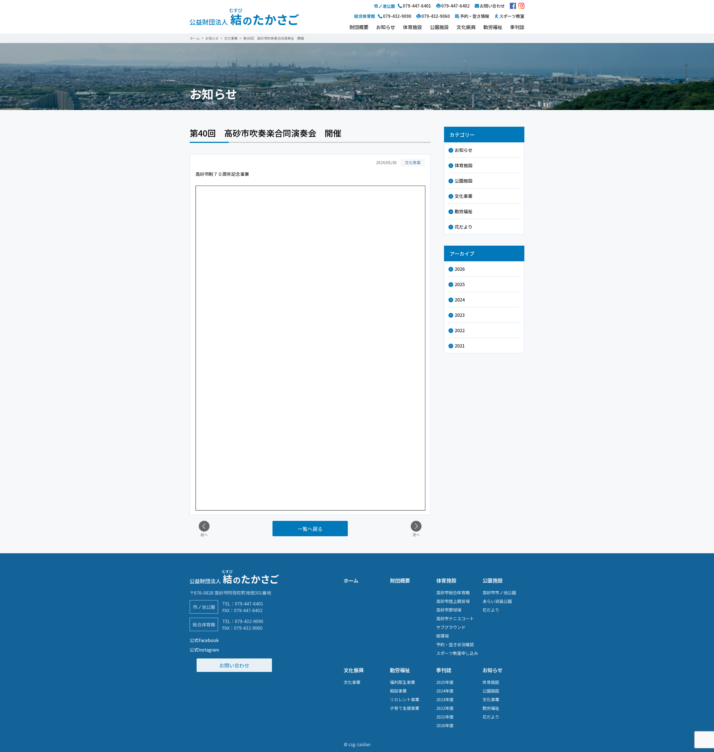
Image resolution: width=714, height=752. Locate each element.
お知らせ (385, 26)
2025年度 (445, 682)
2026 (460, 268)
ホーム (351, 580)
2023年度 (445, 699)
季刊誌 (517, 26)
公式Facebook (204, 640)
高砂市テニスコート (455, 618)
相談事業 (398, 691)
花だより (463, 226)
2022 (460, 330)
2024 (460, 299)
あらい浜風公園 (497, 601)
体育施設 (412, 26)
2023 (460, 315)
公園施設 (439, 26)
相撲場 (442, 636)
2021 (460, 345)
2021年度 (445, 717)
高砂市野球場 (448, 610)
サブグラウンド (450, 627)
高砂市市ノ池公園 (499, 592)
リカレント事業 (404, 699)
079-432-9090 (249, 621)
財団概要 (358, 26)
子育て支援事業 (404, 708)
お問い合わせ (234, 665)
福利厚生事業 (402, 682)
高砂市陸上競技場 (453, 601)
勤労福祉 (492, 26)
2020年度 (445, 725)
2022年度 (445, 708)
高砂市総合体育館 (453, 592)
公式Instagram (204, 649)
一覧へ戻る (310, 528)
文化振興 (466, 26)
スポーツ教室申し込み (457, 653)
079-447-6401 (249, 603)
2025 (460, 284)
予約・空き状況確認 (455, 644)
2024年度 (445, 691)
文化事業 (463, 196)
